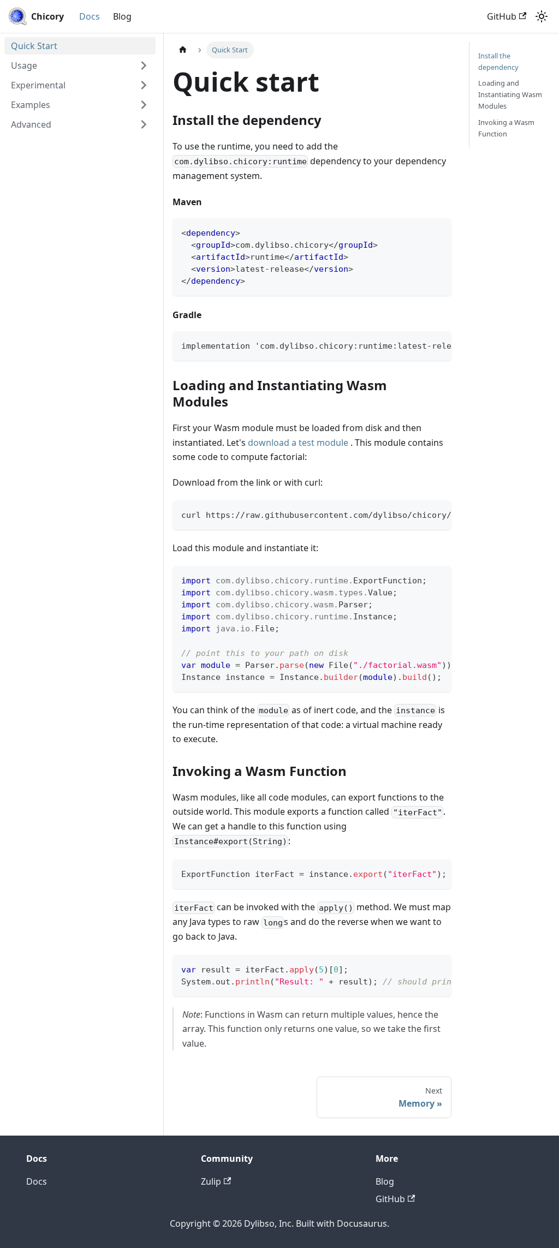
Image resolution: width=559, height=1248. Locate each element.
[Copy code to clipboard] (438, 232)
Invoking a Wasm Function (506, 128)
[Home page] (183, 49)
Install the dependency (498, 61)
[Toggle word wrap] (418, 345)
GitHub (501, 16)
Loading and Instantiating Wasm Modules (510, 94)
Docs (89, 16)
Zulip (211, 1181)
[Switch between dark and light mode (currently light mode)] (541, 16)
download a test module (298, 443)
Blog (122, 16)
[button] (80, 65)
